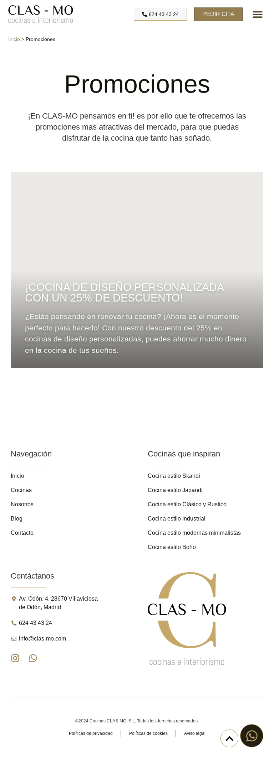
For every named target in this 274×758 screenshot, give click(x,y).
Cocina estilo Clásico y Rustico (187, 504)
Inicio (14, 39)
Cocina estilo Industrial (177, 519)
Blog (16, 519)
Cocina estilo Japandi (175, 490)
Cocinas (21, 490)
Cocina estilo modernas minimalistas (194, 533)
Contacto (22, 533)
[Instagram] (15, 658)
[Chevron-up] (229, 738)
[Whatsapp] (33, 658)
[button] (258, 14)
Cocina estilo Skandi (174, 476)
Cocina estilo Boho (172, 547)
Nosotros (22, 504)
